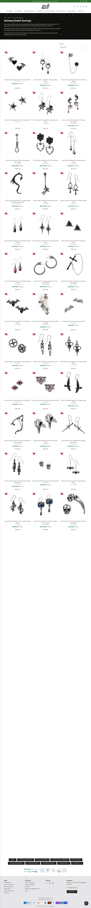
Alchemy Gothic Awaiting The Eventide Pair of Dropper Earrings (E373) (18, 481)
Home (12, 859)
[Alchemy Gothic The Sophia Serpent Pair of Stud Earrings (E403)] (45, 265)
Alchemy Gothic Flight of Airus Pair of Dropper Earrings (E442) (18, 522)
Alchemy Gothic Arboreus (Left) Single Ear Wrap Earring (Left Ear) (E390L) (17, 441)
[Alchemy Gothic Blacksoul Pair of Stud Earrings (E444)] (17, 64)
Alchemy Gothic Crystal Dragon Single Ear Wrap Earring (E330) (73, 844)
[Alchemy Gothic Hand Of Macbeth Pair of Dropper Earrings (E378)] (73, 425)
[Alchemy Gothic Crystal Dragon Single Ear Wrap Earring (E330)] (73, 827)
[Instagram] (83, 1)
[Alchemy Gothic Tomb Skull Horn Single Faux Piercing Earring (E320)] (73, 505)
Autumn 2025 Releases (25, 859)
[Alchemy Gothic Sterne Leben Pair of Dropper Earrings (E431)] (45, 225)
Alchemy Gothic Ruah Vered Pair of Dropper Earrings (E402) (45, 120)
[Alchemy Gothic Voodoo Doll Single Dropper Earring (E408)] (45, 185)
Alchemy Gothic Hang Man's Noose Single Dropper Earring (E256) (17, 161)
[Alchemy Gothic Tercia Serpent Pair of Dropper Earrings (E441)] (73, 346)
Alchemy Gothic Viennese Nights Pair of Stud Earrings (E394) (17, 322)
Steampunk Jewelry (48, 863)
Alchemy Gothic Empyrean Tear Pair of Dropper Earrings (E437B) (17, 241)
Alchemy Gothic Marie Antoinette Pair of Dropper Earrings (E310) (73, 120)
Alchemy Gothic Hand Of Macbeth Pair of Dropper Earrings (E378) (73, 441)
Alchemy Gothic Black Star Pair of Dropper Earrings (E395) (18, 763)
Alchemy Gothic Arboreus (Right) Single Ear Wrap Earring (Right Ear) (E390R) (45, 562)
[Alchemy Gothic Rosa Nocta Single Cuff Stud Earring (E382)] (73, 64)
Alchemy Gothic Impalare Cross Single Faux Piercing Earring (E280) (73, 281)
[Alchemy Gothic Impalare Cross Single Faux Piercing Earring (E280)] (73, 265)
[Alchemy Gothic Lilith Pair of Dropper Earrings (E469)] (17, 666)
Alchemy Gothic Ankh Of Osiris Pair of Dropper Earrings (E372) (73, 201)
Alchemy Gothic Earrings (59, 859)
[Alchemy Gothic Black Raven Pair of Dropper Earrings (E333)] (73, 384)
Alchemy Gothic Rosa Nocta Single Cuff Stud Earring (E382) (73, 80)
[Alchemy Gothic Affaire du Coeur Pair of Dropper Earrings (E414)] (45, 505)
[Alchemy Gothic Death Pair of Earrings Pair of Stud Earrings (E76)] (73, 747)
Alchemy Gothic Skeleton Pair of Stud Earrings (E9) (45, 361)
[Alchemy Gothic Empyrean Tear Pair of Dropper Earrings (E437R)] (17, 265)
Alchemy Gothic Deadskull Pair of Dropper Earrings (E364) (73, 161)
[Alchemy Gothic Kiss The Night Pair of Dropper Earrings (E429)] (73, 787)
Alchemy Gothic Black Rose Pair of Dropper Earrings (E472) (73, 683)
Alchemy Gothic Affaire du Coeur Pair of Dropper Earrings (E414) (45, 522)
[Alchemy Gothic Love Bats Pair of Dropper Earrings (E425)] (45, 64)
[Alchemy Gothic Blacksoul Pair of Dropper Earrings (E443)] (73, 465)
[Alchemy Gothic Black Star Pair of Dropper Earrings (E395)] (17, 747)
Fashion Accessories (16, 863)
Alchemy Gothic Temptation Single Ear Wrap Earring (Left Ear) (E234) (45, 642)
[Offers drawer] (83, 6)
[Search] (77, 6)
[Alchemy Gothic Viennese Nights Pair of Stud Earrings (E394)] (17, 306)
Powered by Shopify (50, 906)
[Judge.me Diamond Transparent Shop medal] (42, 870)
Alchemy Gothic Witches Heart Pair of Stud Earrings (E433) (45, 683)
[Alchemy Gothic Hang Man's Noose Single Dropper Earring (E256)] (17, 144)
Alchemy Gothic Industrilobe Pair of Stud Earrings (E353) (17, 361)
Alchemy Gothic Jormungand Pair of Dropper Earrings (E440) (73, 642)
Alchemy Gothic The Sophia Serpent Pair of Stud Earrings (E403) (45, 281)
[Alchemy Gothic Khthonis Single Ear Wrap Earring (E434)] (73, 546)
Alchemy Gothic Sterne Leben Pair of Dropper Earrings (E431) (45, 241)
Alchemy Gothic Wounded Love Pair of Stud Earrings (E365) (45, 161)
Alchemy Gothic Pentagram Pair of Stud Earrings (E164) (17, 120)
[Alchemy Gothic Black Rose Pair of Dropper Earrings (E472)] (73, 666)
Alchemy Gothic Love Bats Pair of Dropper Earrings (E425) (45, 80)
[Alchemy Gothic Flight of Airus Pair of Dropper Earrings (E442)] (17, 505)
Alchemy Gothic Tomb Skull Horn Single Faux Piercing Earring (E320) (73, 522)
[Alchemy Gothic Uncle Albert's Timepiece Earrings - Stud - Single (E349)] (17, 546)
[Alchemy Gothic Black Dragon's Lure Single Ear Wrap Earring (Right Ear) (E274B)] (17, 185)
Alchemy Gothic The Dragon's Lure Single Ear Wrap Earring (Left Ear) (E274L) (17, 602)
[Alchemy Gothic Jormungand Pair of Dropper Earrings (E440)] (73, 626)
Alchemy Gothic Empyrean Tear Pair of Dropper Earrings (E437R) (17, 281)
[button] (15, 83)
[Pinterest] (86, 1)
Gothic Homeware (33, 863)
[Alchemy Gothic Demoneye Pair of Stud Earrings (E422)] (17, 384)
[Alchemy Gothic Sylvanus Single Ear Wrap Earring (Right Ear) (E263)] (45, 306)
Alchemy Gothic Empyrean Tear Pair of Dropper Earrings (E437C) (73, 723)
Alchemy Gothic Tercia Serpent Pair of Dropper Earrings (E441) (73, 362)
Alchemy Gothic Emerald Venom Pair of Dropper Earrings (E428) (45, 602)
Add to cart (17, 88)
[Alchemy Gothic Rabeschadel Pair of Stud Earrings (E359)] (45, 425)
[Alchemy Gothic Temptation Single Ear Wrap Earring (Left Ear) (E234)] (45, 626)
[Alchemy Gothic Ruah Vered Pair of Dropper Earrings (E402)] (45, 104)
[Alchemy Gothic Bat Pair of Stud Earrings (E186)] (73, 306)
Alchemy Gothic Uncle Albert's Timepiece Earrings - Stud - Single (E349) (17, 562)
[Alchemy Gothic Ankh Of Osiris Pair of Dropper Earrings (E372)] (73, 185)
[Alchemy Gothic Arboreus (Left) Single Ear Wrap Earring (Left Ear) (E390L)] (17, 425)
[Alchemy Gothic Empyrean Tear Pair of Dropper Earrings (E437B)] (17, 225)
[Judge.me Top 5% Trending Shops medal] (64, 870)
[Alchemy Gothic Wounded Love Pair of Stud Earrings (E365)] (45, 144)
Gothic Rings (76, 859)
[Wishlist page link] (74, 6)
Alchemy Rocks (63, 863)
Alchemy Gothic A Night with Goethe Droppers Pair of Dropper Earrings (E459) (45, 723)
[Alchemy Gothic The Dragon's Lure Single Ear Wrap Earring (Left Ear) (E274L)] (17, 586)
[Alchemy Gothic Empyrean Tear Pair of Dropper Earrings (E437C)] (73, 707)
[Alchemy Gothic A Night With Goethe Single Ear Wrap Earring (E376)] (45, 747)
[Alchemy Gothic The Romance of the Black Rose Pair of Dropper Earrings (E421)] (73, 586)
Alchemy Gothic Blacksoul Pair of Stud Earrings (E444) (18, 79)
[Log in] (80, 6)
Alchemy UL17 (77, 863)
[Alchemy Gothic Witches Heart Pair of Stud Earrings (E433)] (45, 666)
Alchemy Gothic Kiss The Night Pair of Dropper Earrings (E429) (73, 803)
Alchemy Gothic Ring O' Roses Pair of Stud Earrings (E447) (73, 241)
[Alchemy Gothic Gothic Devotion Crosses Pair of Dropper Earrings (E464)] (17, 707)
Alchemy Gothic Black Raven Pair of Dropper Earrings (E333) (73, 401)
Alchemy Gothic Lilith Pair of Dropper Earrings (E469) (17, 682)
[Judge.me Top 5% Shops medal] (59, 870)
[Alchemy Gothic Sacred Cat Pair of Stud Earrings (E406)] (45, 384)
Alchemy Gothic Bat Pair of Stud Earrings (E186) (73, 321)
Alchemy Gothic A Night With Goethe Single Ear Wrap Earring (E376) (45, 763)
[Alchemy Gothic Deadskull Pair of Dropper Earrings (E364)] (73, 144)
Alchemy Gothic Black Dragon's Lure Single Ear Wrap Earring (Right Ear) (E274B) (17, 201)
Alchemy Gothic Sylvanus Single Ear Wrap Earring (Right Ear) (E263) (45, 322)
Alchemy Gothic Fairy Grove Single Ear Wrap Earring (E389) (17, 844)
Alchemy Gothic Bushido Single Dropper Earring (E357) (18, 642)
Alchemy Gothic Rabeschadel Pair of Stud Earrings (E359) (45, 441)
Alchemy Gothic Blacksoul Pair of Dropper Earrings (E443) (73, 481)
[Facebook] (80, 1)
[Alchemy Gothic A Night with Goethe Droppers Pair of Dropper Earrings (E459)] (45, 707)
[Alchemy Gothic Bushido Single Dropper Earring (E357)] (17, 626)
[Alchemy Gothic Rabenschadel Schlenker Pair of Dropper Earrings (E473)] (17, 787)
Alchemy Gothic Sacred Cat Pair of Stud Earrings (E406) (45, 400)
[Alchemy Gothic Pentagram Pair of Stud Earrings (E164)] (17, 104)
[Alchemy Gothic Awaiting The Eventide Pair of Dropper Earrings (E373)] (17, 465)
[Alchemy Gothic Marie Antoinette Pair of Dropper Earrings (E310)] (73, 104)
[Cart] (86, 6)
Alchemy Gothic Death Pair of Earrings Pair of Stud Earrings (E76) (73, 763)
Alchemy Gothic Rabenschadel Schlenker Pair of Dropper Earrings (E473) (17, 803)
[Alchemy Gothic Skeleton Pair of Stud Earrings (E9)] (45, 346)
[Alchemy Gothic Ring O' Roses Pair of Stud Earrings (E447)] (73, 225)
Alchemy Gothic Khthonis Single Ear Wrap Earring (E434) (73, 561)
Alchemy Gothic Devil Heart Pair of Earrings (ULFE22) (45, 803)
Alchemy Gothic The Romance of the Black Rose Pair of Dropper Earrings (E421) (73, 602)
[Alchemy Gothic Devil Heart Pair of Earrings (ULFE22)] (45, 787)
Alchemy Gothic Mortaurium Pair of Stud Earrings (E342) (45, 481)
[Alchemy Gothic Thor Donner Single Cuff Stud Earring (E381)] (45, 827)
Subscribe (72, 891)
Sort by (62, 44)
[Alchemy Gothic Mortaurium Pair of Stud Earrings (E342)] (45, 465)
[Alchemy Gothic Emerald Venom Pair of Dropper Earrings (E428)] (45, 586)
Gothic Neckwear (42, 859)
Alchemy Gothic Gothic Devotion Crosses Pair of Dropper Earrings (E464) (17, 723)
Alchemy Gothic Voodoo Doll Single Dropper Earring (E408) (45, 201)
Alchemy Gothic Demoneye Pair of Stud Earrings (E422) (17, 400)
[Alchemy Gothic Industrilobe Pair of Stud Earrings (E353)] (17, 346)
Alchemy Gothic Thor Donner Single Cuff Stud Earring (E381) (45, 844)
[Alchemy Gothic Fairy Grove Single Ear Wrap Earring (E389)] (17, 827)
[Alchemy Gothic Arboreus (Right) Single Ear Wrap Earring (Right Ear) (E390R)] (45, 546)
